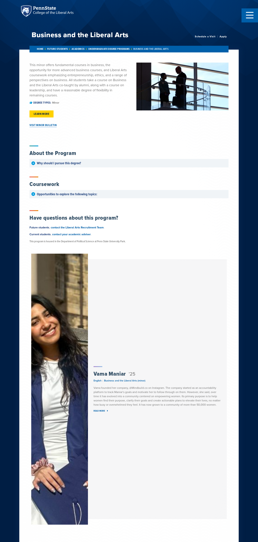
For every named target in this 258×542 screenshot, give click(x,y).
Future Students (57, 49)
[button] (250, 15)
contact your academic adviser (71, 234)
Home (40, 49)
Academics (78, 49)
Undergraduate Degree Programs (109, 49)
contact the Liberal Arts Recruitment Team (77, 227)
